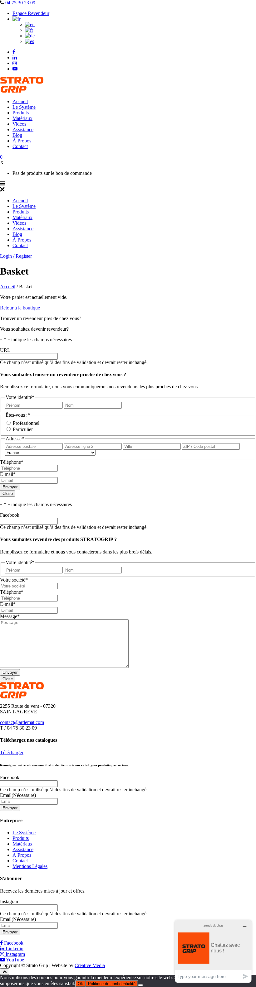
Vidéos (19, 124)
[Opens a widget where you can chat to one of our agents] (213, 951)
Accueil (20, 101)
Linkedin (13, 948)
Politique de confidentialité (111, 983)
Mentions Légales (29, 866)
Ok (80, 983)
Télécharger (11, 752)
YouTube (14, 959)
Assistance (22, 129)
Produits (20, 112)
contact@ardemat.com (22, 722)
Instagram (14, 954)
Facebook (13, 943)
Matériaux (22, 118)
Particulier (23, 429)
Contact (20, 146)
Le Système (24, 107)
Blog (17, 135)
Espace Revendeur (30, 13)
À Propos (21, 140)
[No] (140, 985)
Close (7, 493)
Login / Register (16, 256)
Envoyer (9, 487)
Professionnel (26, 423)
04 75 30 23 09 (20, 2)
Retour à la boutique (20, 307)
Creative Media (90, 965)
